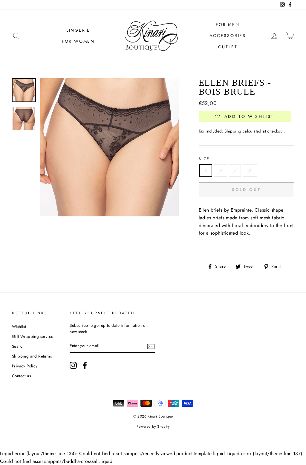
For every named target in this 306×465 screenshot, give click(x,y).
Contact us (21, 376)
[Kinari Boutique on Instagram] (73, 365)
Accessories (227, 36)
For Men (228, 24)
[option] (109, 147)
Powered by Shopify (153, 426)
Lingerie (78, 30)
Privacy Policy (25, 366)
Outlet (228, 47)
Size (204, 158)
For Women (78, 41)
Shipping (232, 131)
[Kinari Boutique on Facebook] (84, 365)
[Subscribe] (151, 346)
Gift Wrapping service (32, 336)
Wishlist (19, 326)
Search (18, 346)
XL (250, 170)
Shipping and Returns (32, 356)
